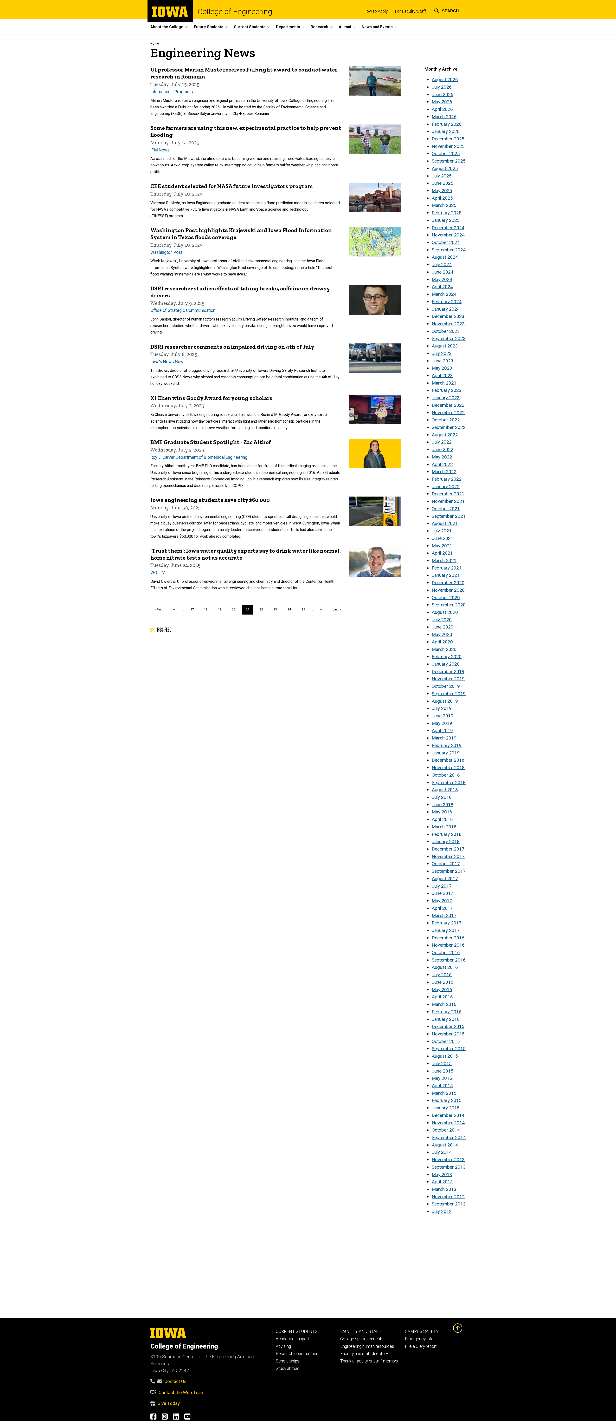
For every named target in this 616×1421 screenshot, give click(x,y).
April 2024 (442, 286)
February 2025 (447, 213)
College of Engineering (235, 11)
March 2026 (444, 116)
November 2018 (448, 767)
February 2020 (447, 656)
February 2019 (447, 745)
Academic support (292, 1338)
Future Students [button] (208, 27)
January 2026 (446, 131)
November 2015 (448, 1034)
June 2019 (442, 716)
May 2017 (442, 901)
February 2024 (447, 301)
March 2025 (444, 205)
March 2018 (444, 827)
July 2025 (442, 176)
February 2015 (447, 1100)
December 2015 (448, 1026)
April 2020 (442, 642)
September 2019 (449, 693)
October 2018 (446, 775)
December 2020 (448, 582)
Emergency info (419, 1338)
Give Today (168, 1403)
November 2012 (448, 1196)
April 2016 (442, 997)
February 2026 (447, 124)
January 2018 (446, 841)
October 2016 (446, 952)
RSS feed (163, 629)
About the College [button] (166, 27)
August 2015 (445, 1056)
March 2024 (444, 294)
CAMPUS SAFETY (422, 1331)
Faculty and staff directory (364, 1353)
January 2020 (446, 664)
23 (277, 609)
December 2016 (448, 938)
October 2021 (446, 508)
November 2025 (448, 146)
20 (235, 609)
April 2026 (442, 109)
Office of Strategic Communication (182, 310)
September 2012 (449, 1204)
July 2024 (442, 264)
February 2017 (447, 923)
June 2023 (442, 361)
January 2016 (446, 1019)
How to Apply (375, 11)
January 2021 (446, 575)
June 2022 (442, 449)
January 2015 (446, 1108)
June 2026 (442, 94)
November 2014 (448, 1123)
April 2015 (442, 1085)
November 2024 (448, 235)
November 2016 (448, 945)
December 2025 (448, 139)
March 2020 (444, 649)
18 (207, 609)
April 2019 (442, 730)
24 (291, 609)
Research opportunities (297, 1353)
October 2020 (446, 597)
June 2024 (442, 272)
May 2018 (442, 812)
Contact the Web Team (182, 1392)
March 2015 (444, 1093)
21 (249, 611)
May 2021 (442, 546)
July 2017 (442, 886)
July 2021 (442, 531)
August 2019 (445, 701)
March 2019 (444, 738)
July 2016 (442, 974)
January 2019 (446, 753)
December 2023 (448, 316)
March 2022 (444, 471)
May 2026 (442, 102)
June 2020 (442, 627)
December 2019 (448, 671)
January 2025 (446, 220)
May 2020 (442, 634)
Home (154, 43)
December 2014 (448, 1115)
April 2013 (442, 1182)
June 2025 (442, 183)
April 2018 (442, 819)
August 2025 (445, 168)
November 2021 (448, 501)
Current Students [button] (249, 27)
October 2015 (446, 1041)
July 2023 (442, 353)
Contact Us (175, 1381)
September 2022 (449, 427)
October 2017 (446, 863)
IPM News (160, 150)
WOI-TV (157, 572)
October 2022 (446, 420)
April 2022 (442, 464)
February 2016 (447, 1012)
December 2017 (448, 849)
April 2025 (442, 198)
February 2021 (447, 568)
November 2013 (448, 1159)
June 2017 (442, 893)
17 (193, 609)
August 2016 (445, 967)
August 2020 (445, 612)
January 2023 (446, 397)
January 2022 (446, 486)
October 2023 (446, 331)
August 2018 (445, 789)
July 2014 (442, 1152)
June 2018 (442, 804)
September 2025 (449, 161)
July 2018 (442, 797)
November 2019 (448, 678)
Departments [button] (288, 27)
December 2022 (448, 405)
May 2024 (442, 279)
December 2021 (448, 494)
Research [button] (319, 27)
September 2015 (449, 1048)
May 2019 (442, 723)
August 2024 (445, 257)
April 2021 (442, 553)
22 (263, 609)
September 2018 (449, 782)
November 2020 (448, 590)
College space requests (362, 1338)
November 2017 (448, 856)
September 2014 (449, 1137)
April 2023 (442, 375)
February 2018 (447, 834)
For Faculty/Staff (410, 11)
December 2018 (448, 760)
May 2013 (442, 1174)
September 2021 (449, 516)
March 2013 (444, 1189)
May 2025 (442, 190)
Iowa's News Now (166, 361)
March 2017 (444, 915)
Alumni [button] (345, 27)
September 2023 (449, 338)
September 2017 (449, 871)
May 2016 (442, 989)
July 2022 (442, 442)
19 (221, 609)
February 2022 (447, 479)
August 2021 (445, 523)
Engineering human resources (367, 1346)
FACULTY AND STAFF (360, 1331)
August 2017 (445, 878)
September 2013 (449, 1167)
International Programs (171, 91)
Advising (283, 1346)
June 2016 (442, 982)
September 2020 (449, 605)
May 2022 (442, 457)
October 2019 (446, 686)
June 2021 (442, 538)
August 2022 (445, 435)
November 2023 (448, 324)
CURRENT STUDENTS (297, 1331)
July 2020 (442, 619)
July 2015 (442, 1063)
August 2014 (445, 1145)
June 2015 (442, 1071)
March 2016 (444, 1004)
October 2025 (446, 153)
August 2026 (445, 79)
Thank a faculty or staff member (369, 1361)
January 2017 (446, 930)
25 (305, 609)
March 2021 (444, 560)
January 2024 (446, 309)
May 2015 (442, 1078)
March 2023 (444, 383)
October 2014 (446, 1130)
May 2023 (442, 368)
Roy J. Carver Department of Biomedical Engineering (198, 457)
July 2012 (442, 1211)
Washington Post (166, 252)
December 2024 (448, 227)
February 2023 (447, 390)
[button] (446, 10)
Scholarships (287, 1361)
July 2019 (442, 708)
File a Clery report (421, 1346)
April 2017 (442, 908)
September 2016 (449, 960)
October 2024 (446, 242)
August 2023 (445, 346)
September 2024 (449, 250)
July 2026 (442, 87)
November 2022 (448, 412)
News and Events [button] (377, 27)
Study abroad (287, 1368)
